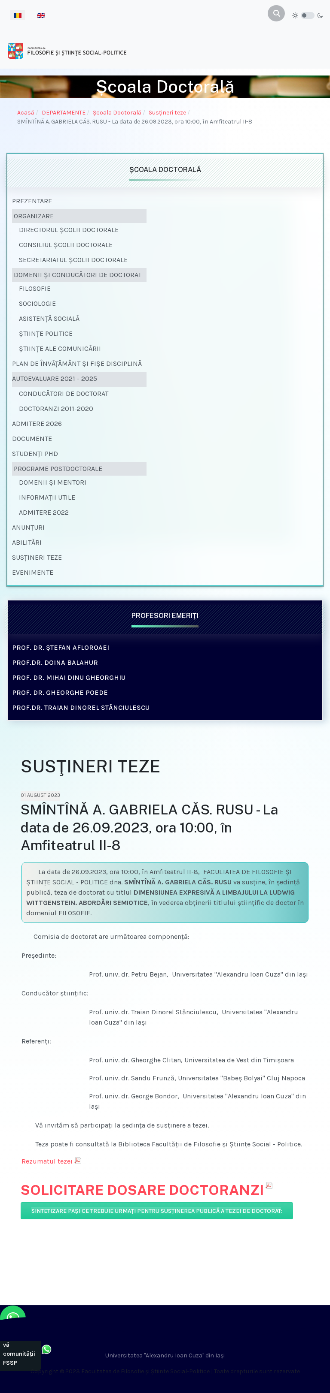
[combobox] (276, 13)
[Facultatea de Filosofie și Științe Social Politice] (67, 51)
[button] (79, 216)
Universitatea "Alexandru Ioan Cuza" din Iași (165, 1355)
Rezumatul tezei (47, 1161)
